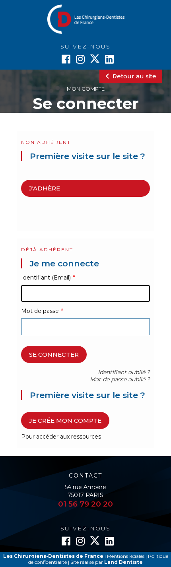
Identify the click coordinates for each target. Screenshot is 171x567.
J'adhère (44, 188)
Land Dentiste (123, 562)
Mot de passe (40, 311)
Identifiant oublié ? (124, 372)
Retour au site (133, 76)
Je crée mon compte (65, 420)
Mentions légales (125, 556)
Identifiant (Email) (46, 277)
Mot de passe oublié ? (120, 379)
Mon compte (86, 88)
